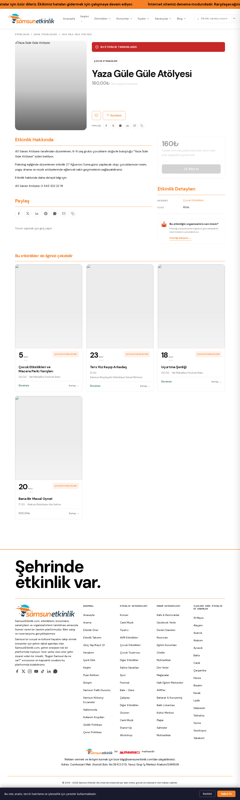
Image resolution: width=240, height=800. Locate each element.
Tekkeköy (199, 715)
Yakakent (199, 738)
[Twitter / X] (23, 671)
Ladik (197, 700)
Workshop (126, 735)
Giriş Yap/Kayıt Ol (94, 645)
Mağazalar (163, 675)
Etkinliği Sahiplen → (180, 237)
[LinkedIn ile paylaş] (36, 213)
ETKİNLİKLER (22, 34)
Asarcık (198, 633)
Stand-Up (126, 727)
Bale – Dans (127, 690)
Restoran (162, 637)
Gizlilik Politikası (92, 724)
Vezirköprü (200, 730)
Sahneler (162, 727)
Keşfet (84, 16)
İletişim (87, 682)
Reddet (207, 793)
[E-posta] (135, 126)
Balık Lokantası (166, 705)
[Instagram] (30, 671)
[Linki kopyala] (142, 126)
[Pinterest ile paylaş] (46, 213)
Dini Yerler (163, 667)
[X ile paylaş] (28, 213)
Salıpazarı (199, 708)
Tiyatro (124, 630)
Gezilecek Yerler (166, 622)
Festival (124, 682)
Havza (197, 678)
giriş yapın (46, 228)
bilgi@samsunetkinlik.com (136, 759)
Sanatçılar (161, 18)
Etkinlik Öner (90, 630)
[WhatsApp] (120, 126)
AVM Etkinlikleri (129, 637)
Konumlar (122, 18)
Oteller (161, 652)
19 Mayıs (199, 617)
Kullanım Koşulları (93, 717)
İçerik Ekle (89, 660)
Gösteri (124, 712)
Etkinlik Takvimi (92, 637)
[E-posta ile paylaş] (64, 213)
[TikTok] (42, 671)
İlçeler (142, 18)
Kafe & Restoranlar (168, 615)
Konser (124, 615)
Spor (123, 675)
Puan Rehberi (91, 675)
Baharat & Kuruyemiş (169, 697)
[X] (113, 126)
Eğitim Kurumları (167, 645)
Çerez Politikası (92, 732)
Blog (180, 18)
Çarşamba (200, 670)
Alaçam (198, 625)
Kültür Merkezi (165, 712)
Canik (197, 663)
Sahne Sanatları (129, 667)
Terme (197, 723)
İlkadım (198, 685)
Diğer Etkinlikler (129, 660)
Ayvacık (198, 648)
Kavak (197, 693)
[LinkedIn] (127, 126)
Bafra (197, 655)
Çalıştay (125, 697)
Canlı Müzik (127, 622)
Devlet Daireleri (166, 630)
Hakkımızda (90, 709)
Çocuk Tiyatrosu (130, 652)
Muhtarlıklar (164, 660)
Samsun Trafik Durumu (96, 690)
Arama (87, 622)
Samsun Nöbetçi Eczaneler (93, 700)
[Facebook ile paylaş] (18, 213)
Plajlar (160, 720)
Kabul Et (226, 793)
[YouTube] (36, 671)
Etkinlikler (101, 18)
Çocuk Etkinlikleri (45, 34)
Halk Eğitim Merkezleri (170, 682)
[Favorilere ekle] (96, 115)
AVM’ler (161, 690)
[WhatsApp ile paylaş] (54, 213)
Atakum (198, 640)
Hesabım (88, 652)
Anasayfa (69, 18)
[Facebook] (106, 126)
